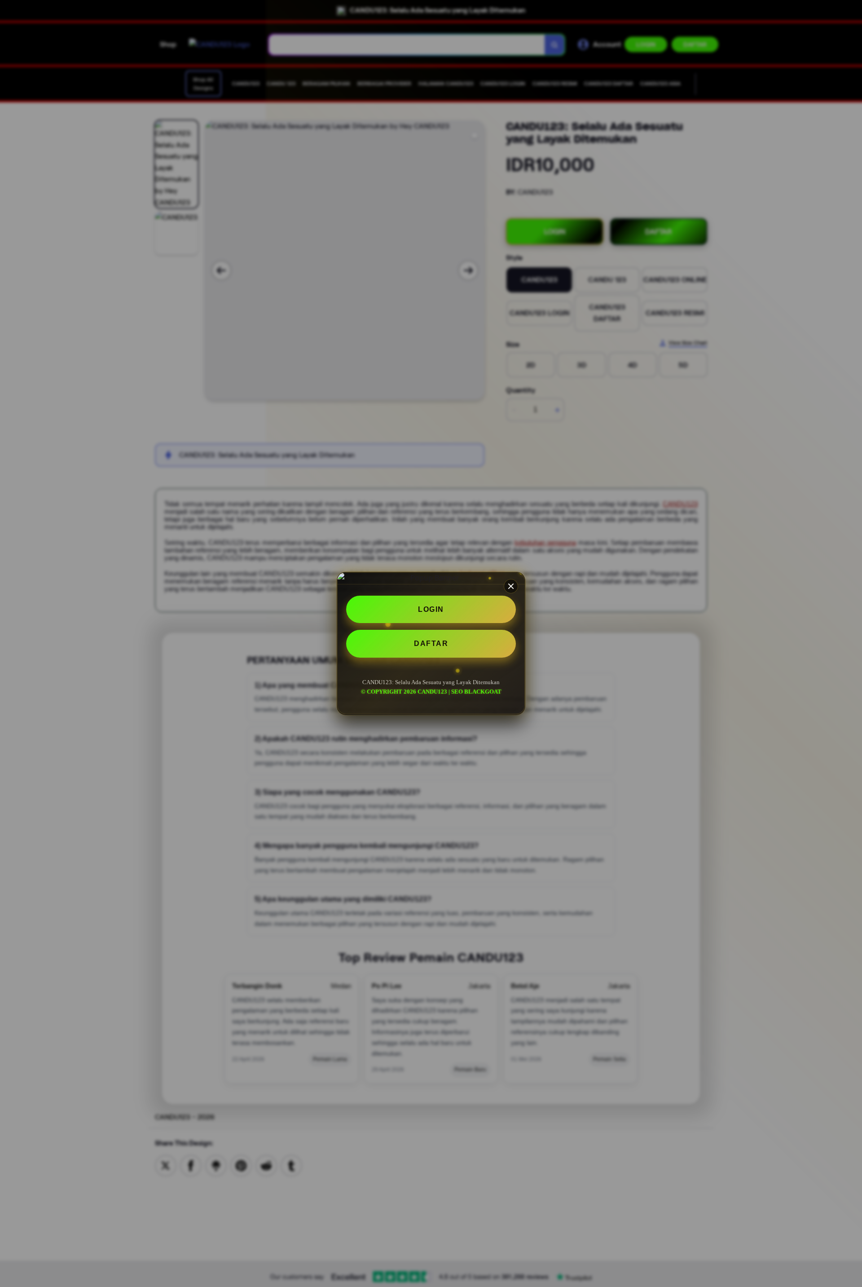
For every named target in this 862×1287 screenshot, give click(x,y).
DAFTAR (431, 644)
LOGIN (431, 609)
